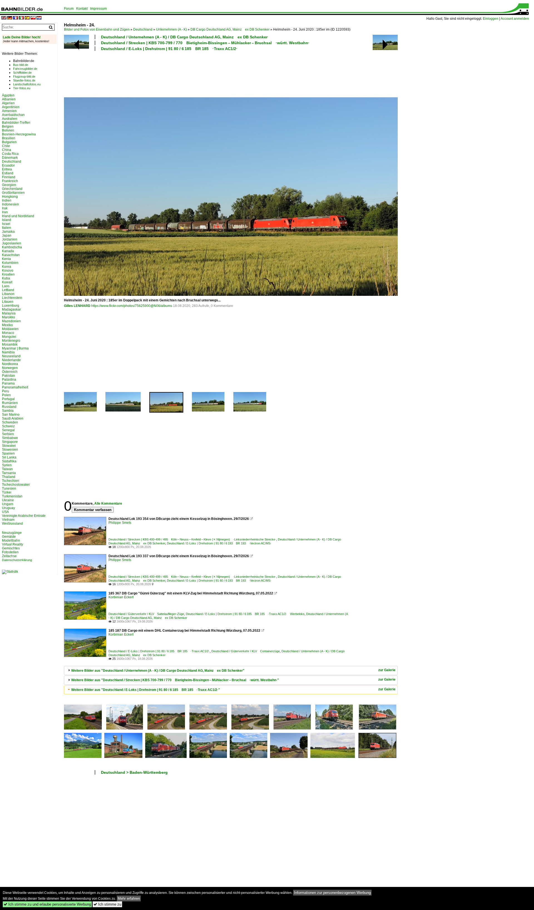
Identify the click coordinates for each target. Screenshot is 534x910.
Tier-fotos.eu (21, 88)
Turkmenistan (12, 496)
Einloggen (490, 19)
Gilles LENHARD (77, 306)
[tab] (231, 670)
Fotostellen (10, 552)
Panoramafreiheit (15, 387)
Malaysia (9, 313)
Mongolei (9, 337)
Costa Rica (10, 154)
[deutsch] (9, 18)
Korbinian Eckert (121, 597)
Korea (6, 267)
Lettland (8, 290)
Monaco (8, 333)
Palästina (9, 379)
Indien (6, 200)
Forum (69, 9)
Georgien (9, 185)
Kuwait (7, 282)
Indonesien (10, 204)
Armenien (9, 111)
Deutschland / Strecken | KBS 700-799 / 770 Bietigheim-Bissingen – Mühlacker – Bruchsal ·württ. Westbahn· (205, 43)
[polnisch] (33, 18)
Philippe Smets (119, 523)
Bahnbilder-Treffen (16, 123)
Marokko (8, 317)
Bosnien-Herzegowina (19, 134)
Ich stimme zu (107, 904)
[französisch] (15, 18)
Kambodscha (12, 247)
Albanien (9, 99)
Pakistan (8, 376)
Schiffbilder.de (22, 72)
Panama (8, 383)
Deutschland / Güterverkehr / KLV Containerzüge (245, 651)
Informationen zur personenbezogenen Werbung (332, 893)
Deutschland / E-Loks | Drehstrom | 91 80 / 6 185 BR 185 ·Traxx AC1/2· (169, 48)
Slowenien (10, 450)
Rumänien (10, 403)
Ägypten (8, 95)
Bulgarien (9, 142)
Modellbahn (11, 540)
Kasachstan (11, 255)
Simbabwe (10, 438)
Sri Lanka (9, 457)
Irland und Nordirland (18, 216)
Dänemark (10, 158)
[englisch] (3, 18)
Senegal (8, 430)
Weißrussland (12, 523)
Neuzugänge (12, 533)
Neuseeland (11, 356)
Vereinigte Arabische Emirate (24, 516)
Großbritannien (13, 193)
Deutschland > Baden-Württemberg (134, 772)
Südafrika (9, 461)
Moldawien (10, 329)
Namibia (8, 352)
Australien (9, 119)
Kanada (8, 251)
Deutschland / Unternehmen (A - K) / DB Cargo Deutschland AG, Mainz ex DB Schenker (184, 37)
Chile (6, 146)
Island (6, 220)
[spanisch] (27, 18)
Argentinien (10, 107)
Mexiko (7, 325)
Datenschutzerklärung (17, 560)
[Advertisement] (206, 73)
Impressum (98, 9)
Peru (5, 391)
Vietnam (8, 520)
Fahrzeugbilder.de (25, 68)
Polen (6, 395)
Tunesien (9, 488)
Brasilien (8, 138)
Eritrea (7, 169)
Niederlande (11, 360)
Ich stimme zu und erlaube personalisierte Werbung (47, 904)
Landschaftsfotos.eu (27, 84)
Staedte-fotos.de (24, 80)
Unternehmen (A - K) (171, 29)
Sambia (8, 411)
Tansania (9, 473)
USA (5, 512)
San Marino (10, 414)
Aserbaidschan (13, 115)
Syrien (7, 465)
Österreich (10, 372)
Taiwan (7, 469)
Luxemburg (10, 306)
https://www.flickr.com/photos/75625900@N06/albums (131, 306)
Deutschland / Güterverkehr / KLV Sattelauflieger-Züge (146, 614)
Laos (5, 286)
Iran (5, 212)
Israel (6, 224)
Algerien (8, 103)
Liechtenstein (12, 298)
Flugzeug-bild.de (24, 76)
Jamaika (8, 232)
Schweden (10, 422)
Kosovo (7, 270)
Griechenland (12, 189)
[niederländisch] (38, 18)
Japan (6, 235)
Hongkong (10, 197)
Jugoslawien (11, 243)
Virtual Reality (12, 544)
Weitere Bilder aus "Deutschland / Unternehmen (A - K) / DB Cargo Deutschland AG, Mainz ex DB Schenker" (157, 671)
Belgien (8, 126)
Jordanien (9, 239)
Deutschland (142, 29)
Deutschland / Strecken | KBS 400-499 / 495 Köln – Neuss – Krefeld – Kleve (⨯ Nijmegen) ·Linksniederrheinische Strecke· (192, 539)
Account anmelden (515, 19)
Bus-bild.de (20, 64)
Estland (7, 173)
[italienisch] (21, 18)
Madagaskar (11, 309)
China (6, 150)
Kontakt (82, 9)
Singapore (10, 442)
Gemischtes (11, 548)
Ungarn (7, 504)
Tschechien (10, 481)
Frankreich (10, 181)
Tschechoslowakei (16, 485)
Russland (9, 407)
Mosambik (10, 344)
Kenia (6, 259)
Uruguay (8, 508)
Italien (6, 228)
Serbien (8, 434)
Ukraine (8, 500)
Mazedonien (11, 321)
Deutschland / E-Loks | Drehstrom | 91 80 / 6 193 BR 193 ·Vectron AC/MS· (219, 543)
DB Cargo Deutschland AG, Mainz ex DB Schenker (230, 29)
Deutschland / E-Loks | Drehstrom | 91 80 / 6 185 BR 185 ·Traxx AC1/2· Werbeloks (245, 614)
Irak (5, 208)
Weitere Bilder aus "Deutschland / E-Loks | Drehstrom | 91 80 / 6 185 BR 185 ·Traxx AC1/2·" (145, 690)
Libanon (8, 294)
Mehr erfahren (129, 898)
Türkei (6, 492)
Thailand (8, 477)
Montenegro (11, 341)
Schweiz (8, 426)
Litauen (7, 302)
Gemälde (9, 537)
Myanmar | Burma (15, 348)
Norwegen (10, 368)
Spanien (8, 453)
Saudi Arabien (12, 418)
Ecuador (8, 165)
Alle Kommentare (108, 503)
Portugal (8, 399)
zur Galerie (386, 670)
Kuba (6, 278)
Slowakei (9, 446)
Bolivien (8, 130)
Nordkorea (10, 364)
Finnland (8, 177)
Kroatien (8, 274)
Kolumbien (10, 263)
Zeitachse (9, 556)
